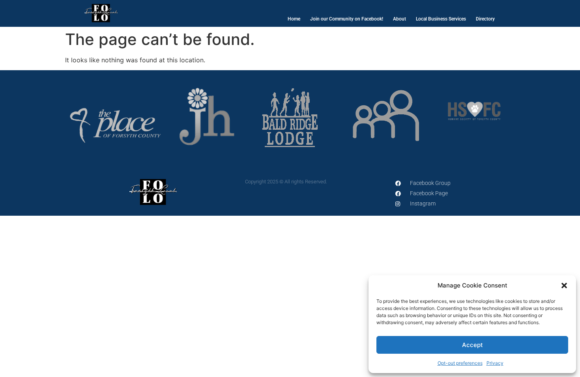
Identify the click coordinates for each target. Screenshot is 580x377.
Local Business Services (441, 19)
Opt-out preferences (460, 363)
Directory (485, 19)
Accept (472, 345)
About (399, 19)
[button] (564, 285)
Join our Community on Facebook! (346, 19)
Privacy (494, 363)
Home (294, 19)
